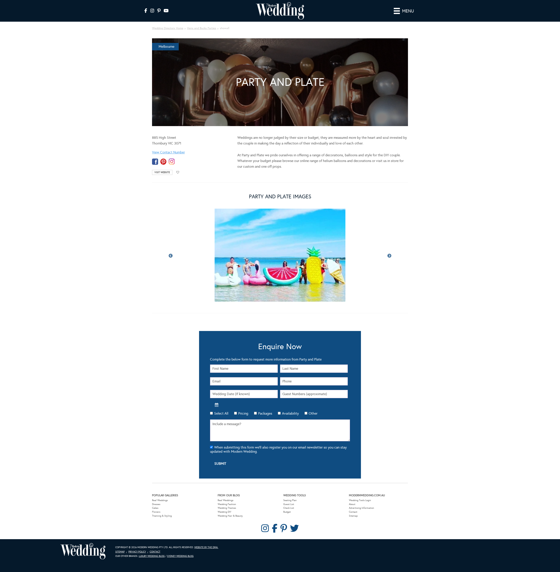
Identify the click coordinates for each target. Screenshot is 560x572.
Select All (221, 413)
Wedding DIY (224, 511)
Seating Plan (290, 500)
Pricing (243, 413)
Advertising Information (361, 508)
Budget (287, 511)
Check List (288, 508)
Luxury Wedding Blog (152, 556)
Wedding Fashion (227, 504)
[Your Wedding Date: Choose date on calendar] (216, 404)
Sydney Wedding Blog (180, 556)
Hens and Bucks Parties (201, 28)
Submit (220, 463)
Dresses (156, 504)
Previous (170, 256)
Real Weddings (160, 500)
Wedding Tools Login (360, 500)
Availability (290, 413)
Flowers (156, 511)
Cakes (155, 508)
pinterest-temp (163, 161)
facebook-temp (155, 161)
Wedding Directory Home (167, 28)
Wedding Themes (227, 508)
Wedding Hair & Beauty (230, 515)
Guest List (288, 504)
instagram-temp (172, 161)
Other (313, 413)
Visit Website (162, 172)
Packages (265, 413)
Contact (353, 511)
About (352, 504)
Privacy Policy (137, 551)
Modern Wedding (82, 551)
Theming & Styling (162, 515)
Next (389, 256)
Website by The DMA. (206, 547)
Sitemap (353, 515)
